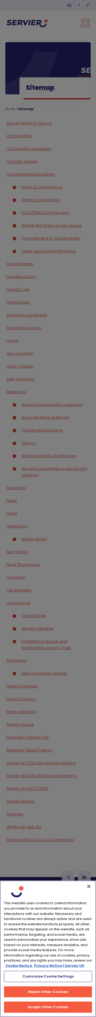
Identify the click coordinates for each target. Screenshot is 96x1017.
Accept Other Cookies (48, 1007)
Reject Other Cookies (48, 991)
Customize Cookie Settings (48, 976)
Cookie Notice (19, 965)
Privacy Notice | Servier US (59, 965)
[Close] (89, 886)
